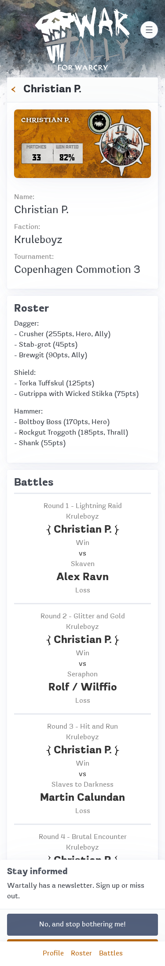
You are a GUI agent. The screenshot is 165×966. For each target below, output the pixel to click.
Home (82, 12)
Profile (53, 953)
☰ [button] (149, 30)
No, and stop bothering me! (82, 924)
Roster (81, 953)
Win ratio (67, 147)
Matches (36, 147)
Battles (111, 953)
